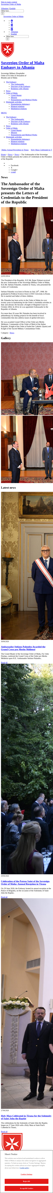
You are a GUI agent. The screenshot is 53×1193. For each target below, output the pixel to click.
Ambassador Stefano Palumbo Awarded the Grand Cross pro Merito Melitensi (23, 648)
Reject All (26, 1181)
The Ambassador (17, 84)
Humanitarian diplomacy (20, 104)
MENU (4, 113)
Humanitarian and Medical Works (24, 100)
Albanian (5, 8)
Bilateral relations (17, 106)
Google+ (14, 170)
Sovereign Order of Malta (11, 4)
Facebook (14, 165)
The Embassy (11, 82)
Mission (14, 97)
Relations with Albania (20, 89)
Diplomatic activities (14, 102)
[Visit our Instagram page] (12, 27)
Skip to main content (9, 2)
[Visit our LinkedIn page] (12, 30)
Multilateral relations (19, 109)
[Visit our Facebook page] (12, 21)
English (12, 8)
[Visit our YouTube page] (12, 25)
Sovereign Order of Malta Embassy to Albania (22, 64)
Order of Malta (12, 93)
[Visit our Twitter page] (12, 23)
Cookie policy (24, 1168)
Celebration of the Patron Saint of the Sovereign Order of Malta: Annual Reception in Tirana (25, 882)
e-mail (13, 172)
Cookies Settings (26, 1174)
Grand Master (16, 95)
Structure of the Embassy (20, 86)
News (8, 91)
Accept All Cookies (26, 1188)
